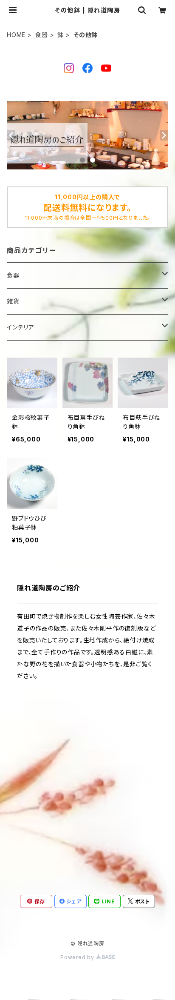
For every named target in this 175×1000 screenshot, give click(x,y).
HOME (16, 34)
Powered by (78, 957)
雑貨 (13, 301)
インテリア (20, 327)
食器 (41, 34)
